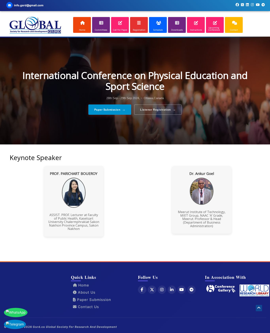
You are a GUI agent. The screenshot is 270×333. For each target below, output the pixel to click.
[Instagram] (162, 290)
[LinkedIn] (172, 290)
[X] (152, 290)
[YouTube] (181, 290)
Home (83, 285)
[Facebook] (142, 290)
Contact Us (88, 307)
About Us (86, 292)
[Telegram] (191, 290)
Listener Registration (158, 109)
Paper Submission (110, 109)
